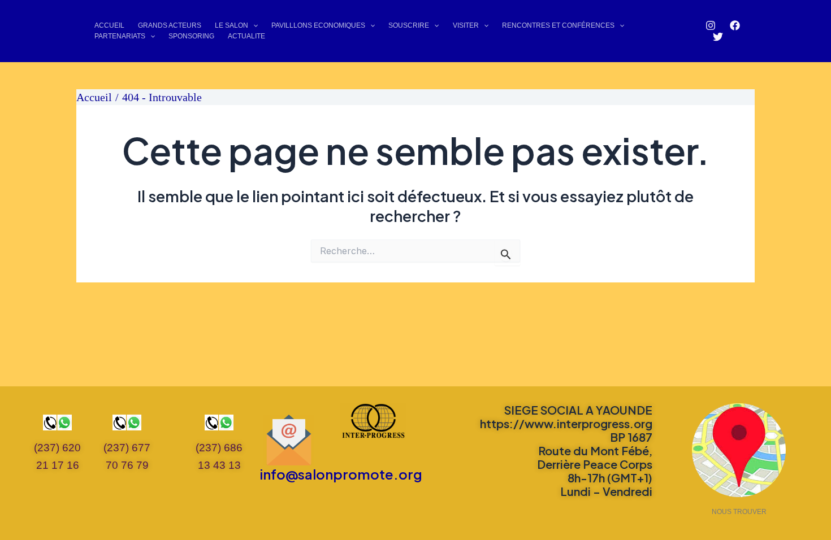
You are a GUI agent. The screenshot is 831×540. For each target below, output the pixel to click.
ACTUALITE (246, 36)
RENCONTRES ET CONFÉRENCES (558, 25)
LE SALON (231, 25)
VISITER (466, 25)
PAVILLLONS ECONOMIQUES (318, 25)
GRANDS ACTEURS (169, 25)
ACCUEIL (109, 25)
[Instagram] (711, 25)
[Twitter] (718, 37)
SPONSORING (191, 36)
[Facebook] (735, 25)
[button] (253, 25)
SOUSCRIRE (408, 25)
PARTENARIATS (119, 36)
